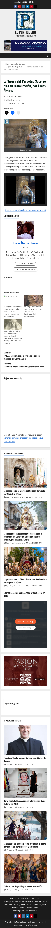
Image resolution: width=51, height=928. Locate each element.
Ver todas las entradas (25, 269)
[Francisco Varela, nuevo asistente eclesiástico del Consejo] (25, 740)
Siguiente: (24, 365)
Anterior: (22, 355)
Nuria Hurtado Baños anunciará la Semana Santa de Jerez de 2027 (24, 802)
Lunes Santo (27, 901)
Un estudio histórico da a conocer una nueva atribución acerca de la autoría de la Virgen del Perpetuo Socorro (13, 337)
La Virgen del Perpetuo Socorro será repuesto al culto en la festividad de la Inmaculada (33, 311)
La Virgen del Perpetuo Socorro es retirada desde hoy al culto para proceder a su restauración (13, 311)
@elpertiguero (12, 703)
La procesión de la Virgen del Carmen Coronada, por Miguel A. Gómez (24, 492)
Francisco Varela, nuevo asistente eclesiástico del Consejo (25, 759)
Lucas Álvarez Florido (14, 96)
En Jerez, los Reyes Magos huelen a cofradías (23, 886)
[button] (3, 55)
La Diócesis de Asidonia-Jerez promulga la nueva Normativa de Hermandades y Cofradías (25, 845)
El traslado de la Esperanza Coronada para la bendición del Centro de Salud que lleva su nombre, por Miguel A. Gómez (23, 536)
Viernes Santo (18, 907)
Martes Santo (41, 901)
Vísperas (36, 898)
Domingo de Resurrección (25, 910)
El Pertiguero (9, 764)
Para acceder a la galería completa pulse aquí (25, 210)
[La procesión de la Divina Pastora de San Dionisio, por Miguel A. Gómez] (25, 561)
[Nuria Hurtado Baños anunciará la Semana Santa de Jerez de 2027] (25, 783)
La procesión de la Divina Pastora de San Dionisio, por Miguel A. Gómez (25, 581)
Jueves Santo (25, 904)
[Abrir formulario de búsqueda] (47, 55)
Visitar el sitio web (25, 263)
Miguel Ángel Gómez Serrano (15, 497)
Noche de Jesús (39, 904)
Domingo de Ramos (12, 901)
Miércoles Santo (11, 904)
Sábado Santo (32, 907)
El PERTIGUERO (25, 32)
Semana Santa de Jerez (20, 898)
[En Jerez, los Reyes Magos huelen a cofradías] (25, 868)
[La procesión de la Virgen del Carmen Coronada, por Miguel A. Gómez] (25, 473)
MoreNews (18, 925)
